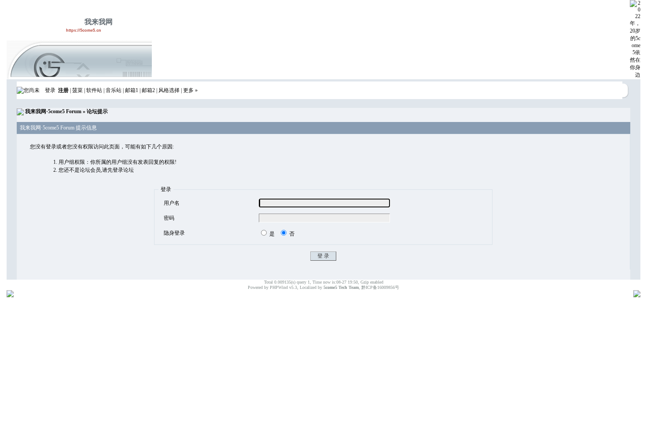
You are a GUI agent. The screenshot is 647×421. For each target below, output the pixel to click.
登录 (50, 90)
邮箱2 (148, 90)
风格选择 (169, 90)
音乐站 (113, 90)
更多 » (190, 90)
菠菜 (77, 90)
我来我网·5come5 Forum (53, 111)
